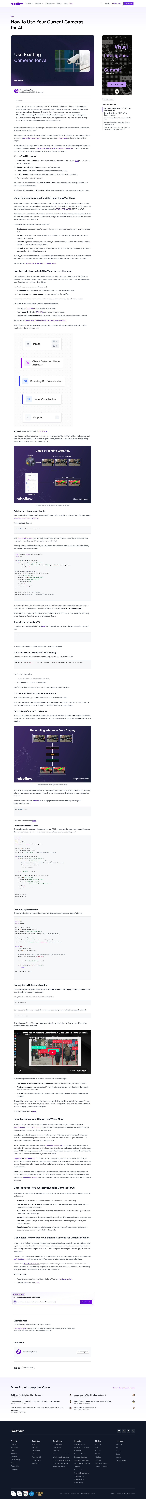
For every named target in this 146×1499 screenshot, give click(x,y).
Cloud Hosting (15, 1459)
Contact (118, 1457)
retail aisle (51, 148)
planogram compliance (53, 1145)
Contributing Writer (26, 90)
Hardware (35, 1463)
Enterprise (14, 1469)
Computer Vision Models (61, 1463)
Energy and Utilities (80, 1457)
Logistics (77, 1466)
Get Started (128, 3)
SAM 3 (97, 1447)
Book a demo (116, 3)
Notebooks (35, 1444)
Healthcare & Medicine (81, 1460)
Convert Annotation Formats (62, 1460)
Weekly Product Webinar (61, 1457)
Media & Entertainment (81, 1473)
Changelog (56, 1451)
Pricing (59, 3)
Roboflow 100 (36, 1457)
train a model (62, 138)
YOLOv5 (98, 1460)
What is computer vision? (61, 1454)
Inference (35, 1454)
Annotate (14, 1453)
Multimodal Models (101, 1463)
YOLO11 (97, 1454)
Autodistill (35, 1447)
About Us (119, 1444)
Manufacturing (79, 1470)
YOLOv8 (98, 1457)
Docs (65, 3)
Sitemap (93, 1494)
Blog (71, 3)
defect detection (20, 1259)
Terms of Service (64, 1494)
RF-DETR (98, 1444)
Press (118, 1454)
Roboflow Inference (25, 538)
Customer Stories (79, 1444)
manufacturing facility (65, 148)
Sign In (107, 3)
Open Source (36, 1460)
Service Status (121, 1460)
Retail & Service (79, 1476)
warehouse (41, 148)
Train (12, 1450)
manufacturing (19, 1127)
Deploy (13, 1444)
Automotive (78, 1451)
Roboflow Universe (30, 1177)
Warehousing (78, 1482)
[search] (101, 3)
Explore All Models (101, 1466)
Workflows (14, 1447)
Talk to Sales (15, 1466)
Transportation (79, 1479)
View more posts (83, 1352)
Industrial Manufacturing (82, 1463)
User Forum (57, 1447)
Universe (14, 1456)
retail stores (35, 1127)
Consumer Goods (80, 1454)
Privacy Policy (85, 1494)
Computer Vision (28, 1367)
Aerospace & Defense (81, 1447)
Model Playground (59, 1466)
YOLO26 (98, 1451)
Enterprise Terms (75, 1494)
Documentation (58, 1444)
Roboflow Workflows (31, 1264)
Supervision (36, 1451)
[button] (29, 3)
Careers (119, 1451)
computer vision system (32, 138)
